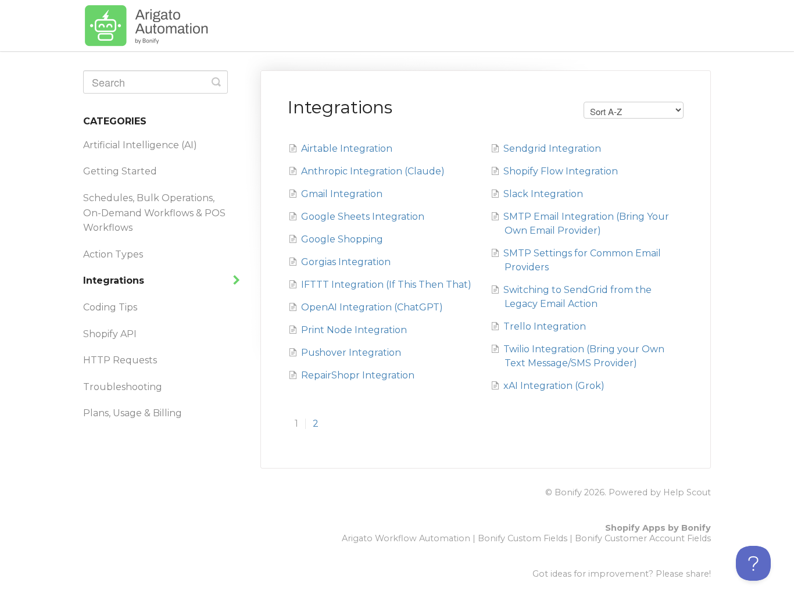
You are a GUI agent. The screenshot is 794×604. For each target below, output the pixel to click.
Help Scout (687, 492)
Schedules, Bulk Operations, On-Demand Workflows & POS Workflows (154, 212)
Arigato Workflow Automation (406, 538)
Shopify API (110, 333)
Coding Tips (110, 307)
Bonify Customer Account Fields (643, 538)
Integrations (115, 280)
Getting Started (120, 171)
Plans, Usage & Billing (132, 413)
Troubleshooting (122, 386)
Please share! (683, 574)
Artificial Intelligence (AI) (140, 145)
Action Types (113, 254)
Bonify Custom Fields (522, 538)
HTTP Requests (120, 360)
